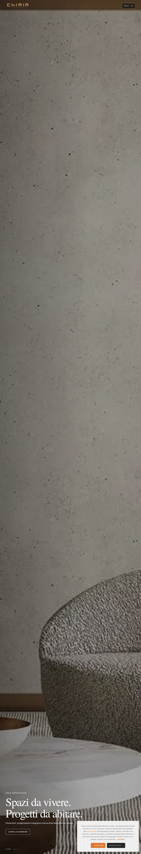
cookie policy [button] (91, 831)
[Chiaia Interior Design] (18, 5)
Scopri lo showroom (17, 832)
